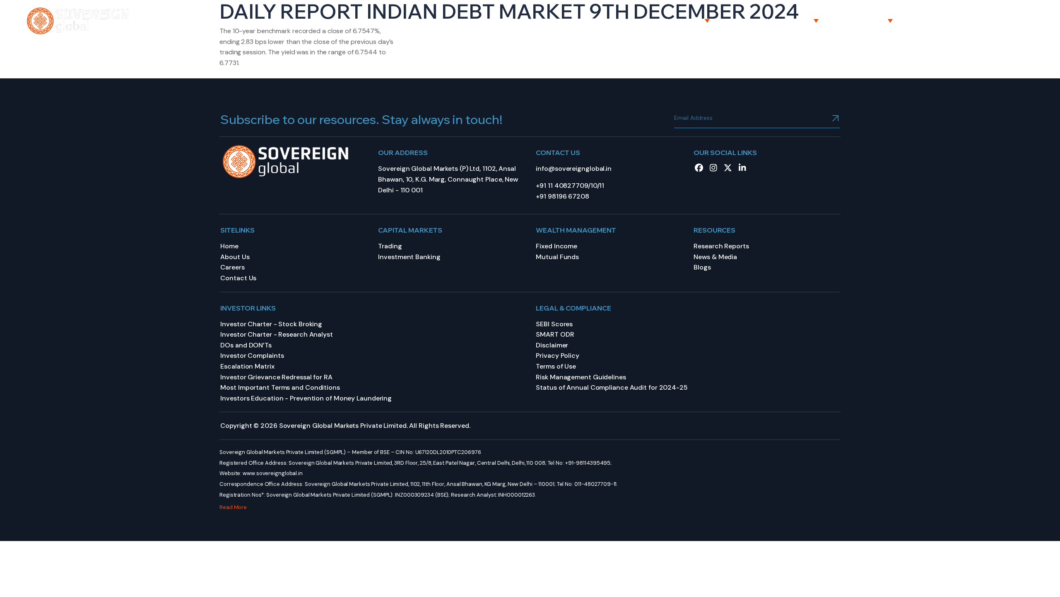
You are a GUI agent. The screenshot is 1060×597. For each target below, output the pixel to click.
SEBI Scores (554, 324)
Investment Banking (409, 256)
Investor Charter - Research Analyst (276, 334)
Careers (936, 20)
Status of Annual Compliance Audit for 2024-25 (612, 387)
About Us (597, 20)
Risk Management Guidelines (581, 377)
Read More (233, 507)
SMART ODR (555, 334)
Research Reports (721, 246)
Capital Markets (673, 20)
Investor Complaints (252, 355)
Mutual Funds (557, 256)
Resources (867, 20)
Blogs (702, 267)
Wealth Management (775, 20)
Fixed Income (556, 246)
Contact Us (1000, 20)
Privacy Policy (557, 355)
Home (542, 20)
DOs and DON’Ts (246, 345)
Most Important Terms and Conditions (280, 387)
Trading (390, 246)
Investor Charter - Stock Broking (271, 324)
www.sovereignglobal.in (273, 473)
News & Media (715, 256)
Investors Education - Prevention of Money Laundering (306, 398)
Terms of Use (556, 366)
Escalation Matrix (247, 366)
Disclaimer (552, 345)
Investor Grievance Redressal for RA (276, 377)
